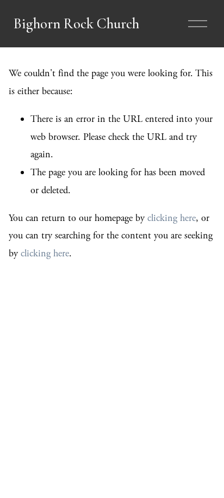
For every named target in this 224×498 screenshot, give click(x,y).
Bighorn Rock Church (76, 24)
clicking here (171, 218)
